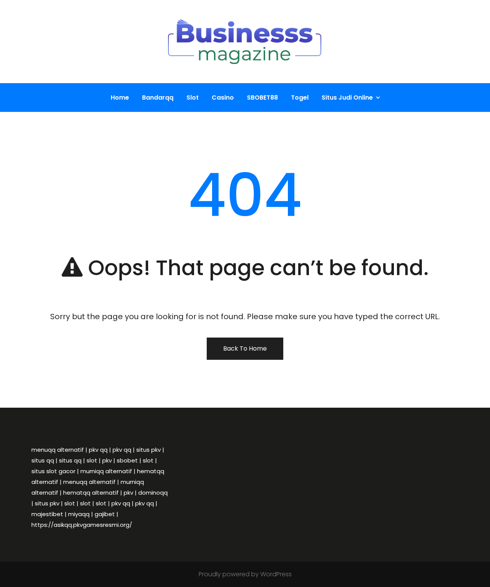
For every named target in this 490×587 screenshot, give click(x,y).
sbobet (127, 460)
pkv (107, 460)
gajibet (105, 514)
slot (92, 460)
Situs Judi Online (347, 97)
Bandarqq (157, 97)
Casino (223, 97)
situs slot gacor (53, 471)
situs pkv (148, 450)
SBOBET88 (262, 97)
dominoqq (153, 493)
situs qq (42, 460)
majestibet (47, 514)
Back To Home (245, 348)
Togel (300, 97)
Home (120, 97)
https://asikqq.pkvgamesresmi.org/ (81, 525)
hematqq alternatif (91, 493)
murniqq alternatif (106, 471)
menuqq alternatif (57, 450)
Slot (192, 97)
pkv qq (98, 450)
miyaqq (79, 514)
